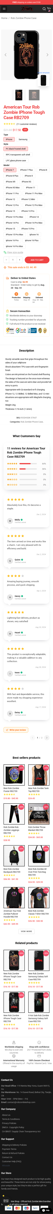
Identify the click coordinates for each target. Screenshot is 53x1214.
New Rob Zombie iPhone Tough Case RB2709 (12, 976)
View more (26, 931)
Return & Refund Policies (13, 1153)
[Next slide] (47, 55)
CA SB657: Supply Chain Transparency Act (21, 1131)
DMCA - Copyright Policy (13, 1127)
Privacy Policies (9, 1123)
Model (6, 165)
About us (6, 1115)
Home (4, 18)
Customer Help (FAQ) (11, 1161)
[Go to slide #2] (34, 95)
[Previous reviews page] (32, 737)
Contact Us (7, 1157)
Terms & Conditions (11, 1119)
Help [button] (47, 1210)
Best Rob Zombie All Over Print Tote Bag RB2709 (37, 872)
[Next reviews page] (46, 737)
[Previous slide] (6, 55)
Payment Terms (9, 1149)
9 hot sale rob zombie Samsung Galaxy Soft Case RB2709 (38, 1018)
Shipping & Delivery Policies (14, 1145)
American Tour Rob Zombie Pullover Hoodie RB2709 (12, 914)
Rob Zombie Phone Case (23, 18)
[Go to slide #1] (19, 95)
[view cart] (49, 9)
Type (6, 135)
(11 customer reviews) (26, 124)
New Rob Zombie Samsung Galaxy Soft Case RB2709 (38, 976)
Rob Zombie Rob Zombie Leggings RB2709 (11, 830)
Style (6, 144)
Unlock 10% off (6, 1201)
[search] (44, 9)
